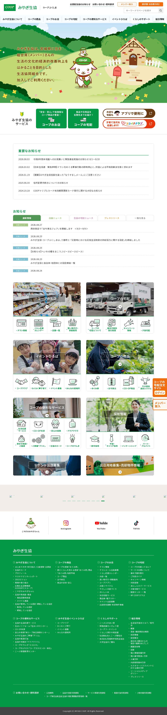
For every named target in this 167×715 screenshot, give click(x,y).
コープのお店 (52, 19)
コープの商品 (34, 19)
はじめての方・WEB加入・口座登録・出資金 (33, 567)
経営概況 (134, 638)
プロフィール (20, 573)
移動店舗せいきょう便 (109, 626)
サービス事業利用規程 (96, 693)
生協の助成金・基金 (23, 594)
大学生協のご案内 (107, 642)
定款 (132, 650)
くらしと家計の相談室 (109, 632)
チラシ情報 (104, 567)
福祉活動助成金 (23, 597)
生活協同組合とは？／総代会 (142, 624)
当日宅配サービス (107, 595)
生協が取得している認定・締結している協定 (33, 604)
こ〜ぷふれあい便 (107, 623)
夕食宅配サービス (138, 589)
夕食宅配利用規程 (144, 693)
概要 (132, 628)
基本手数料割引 (137, 573)
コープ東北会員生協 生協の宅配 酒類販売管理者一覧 (66, 696)
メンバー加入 (127, 4)
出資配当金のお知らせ (80, 4)
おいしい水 (104, 592)
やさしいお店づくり (108, 589)
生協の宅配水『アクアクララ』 (27, 642)
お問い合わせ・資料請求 (103, 4)
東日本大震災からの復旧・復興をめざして (140, 642)
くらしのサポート (141, 19)
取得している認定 (24, 607)
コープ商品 (62, 576)
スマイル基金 (22, 601)
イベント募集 (63, 629)
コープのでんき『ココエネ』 (26, 645)
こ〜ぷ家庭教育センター (25, 651)
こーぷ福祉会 (111, 635)
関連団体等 (135, 646)
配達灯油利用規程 (121, 693)
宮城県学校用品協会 (112, 639)
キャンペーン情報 (138, 579)
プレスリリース (137, 676)
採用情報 (134, 635)
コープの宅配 (70, 19)
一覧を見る (140, 218)
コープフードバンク (108, 629)
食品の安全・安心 (64, 582)
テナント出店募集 (107, 601)
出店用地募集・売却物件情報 (111, 605)
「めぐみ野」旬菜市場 (66, 573)
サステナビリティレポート (26, 576)
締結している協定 (24, 610)
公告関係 (49, 693)
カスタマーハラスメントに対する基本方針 (142, 666)
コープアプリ (105, 582)
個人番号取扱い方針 (139, 656)
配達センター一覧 (138, 592)
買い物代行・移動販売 (109, 579)
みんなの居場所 (64, 632)
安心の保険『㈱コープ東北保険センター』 (32, 632)
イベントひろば (119, 19)
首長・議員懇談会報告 (140, 631)
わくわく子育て (64, 626)
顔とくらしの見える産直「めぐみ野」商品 (74, 570)
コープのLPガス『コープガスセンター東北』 (33, 648)
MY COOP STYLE (138, 595)
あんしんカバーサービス (141, 586)
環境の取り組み (21, 582)
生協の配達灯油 (21, 638)
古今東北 (61, 579)
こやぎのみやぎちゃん (24, 591)
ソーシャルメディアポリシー (139, 672)
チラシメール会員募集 (109, 570)
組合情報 (136, 618)
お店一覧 (103, 576)
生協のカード (20, 570)
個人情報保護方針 (138, 653)
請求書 (151, 4)
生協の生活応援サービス (25, 623)
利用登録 (134, 582)
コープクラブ (63, 623)
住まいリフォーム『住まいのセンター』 (31, 626)
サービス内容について (140, 570)
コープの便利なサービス (95, 19)
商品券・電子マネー (108, 598)
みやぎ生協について (12, 19)
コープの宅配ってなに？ (141, 567)
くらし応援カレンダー (109, 573)
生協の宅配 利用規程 (70, 693)
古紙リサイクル (106, 586)
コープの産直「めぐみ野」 (68, 567)
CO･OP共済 (20, 629)
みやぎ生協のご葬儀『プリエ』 (27, 635)
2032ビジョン (21, 579)
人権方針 (134, 659)
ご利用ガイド (136, 576)
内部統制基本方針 (138, 662)
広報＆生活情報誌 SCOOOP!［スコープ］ (24, 587)
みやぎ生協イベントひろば (71, 618)
